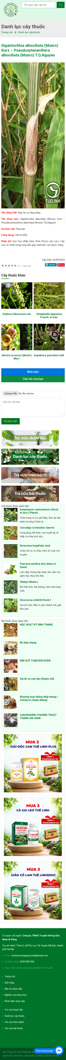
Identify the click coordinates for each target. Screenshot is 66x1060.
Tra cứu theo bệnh (14, 1022)
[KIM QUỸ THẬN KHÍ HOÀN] (10, 666)
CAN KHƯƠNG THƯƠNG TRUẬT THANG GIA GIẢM (38, 716)
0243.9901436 (27, 961)
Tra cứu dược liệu (11, 9)
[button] (61, 5)
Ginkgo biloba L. (29, 581)
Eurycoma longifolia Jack (35, 545)
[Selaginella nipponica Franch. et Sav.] (49, 310)
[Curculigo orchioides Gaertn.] (10, 533)
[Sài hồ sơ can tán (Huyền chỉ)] (10, 684)
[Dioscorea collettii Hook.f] (10, 605)
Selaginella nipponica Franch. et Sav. (49, 316)
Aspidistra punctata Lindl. (49, 355)
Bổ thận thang (28, 642)
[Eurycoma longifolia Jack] (10, 551)
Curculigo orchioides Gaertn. (37, 527)
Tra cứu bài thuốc (14, 1028)
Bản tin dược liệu (13, 988)
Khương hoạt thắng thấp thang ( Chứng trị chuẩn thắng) (39, 698)
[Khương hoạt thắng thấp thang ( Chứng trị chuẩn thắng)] (10, 702)
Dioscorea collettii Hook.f (35, 600)
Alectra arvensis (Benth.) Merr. (17, 357)
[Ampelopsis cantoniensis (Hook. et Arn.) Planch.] (10, 515)
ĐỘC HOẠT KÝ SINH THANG (36, 624)
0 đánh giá (24, 266)
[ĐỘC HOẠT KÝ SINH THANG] (10, 630)
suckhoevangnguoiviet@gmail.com (29, 955)
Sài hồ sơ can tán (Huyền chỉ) (37, 678)
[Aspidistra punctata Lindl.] (49, 351)
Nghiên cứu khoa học (16, 994)
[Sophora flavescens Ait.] (16, 310)
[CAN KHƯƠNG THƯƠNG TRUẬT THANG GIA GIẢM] (10, 720)
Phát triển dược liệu (15, 1001)
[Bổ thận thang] (10, 648)
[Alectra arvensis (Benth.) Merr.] (16, 351)
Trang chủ (10, 976)
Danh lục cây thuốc (29, 32)
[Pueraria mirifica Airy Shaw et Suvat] (10, 569)
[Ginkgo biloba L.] (10, 587)
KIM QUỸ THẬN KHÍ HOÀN (35, 660)
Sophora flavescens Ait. (16, 314)
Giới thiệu (9, 982)
